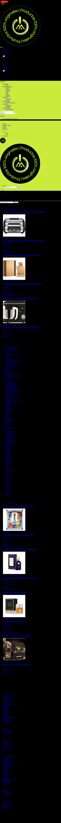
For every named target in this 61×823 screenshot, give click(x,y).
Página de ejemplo (7, 743)
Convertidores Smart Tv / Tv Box (11, 374)
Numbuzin (8, 456)
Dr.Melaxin (8, 453)
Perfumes (5, 104)
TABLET (5, 97)
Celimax (8, 449)
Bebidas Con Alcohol (11, 366)
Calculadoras (9, 427)
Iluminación (6, 404)
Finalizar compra (7, 50)
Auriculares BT (9, 358)
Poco (7, 93)
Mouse (7, 415)
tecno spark (8, 98)
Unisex (17, 252)
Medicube (8, 455)
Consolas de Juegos (10, 420)
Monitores (8, 413)
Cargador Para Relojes (11, 443)
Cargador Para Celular (11, 373)
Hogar (18, 208)
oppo (7, 92)
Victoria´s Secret (10, 459)
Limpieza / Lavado (10, 395)
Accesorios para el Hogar (12, 384)
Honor (7, 465)
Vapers (4, 495)
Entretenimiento (6, 377)
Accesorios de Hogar (11, 382)
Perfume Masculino (10, 437)
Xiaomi (7, 100)
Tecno (7, 487)
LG (7, 473)
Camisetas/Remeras (10, 391)
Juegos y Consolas (7, 419)
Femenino (8, 105)
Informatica (5, 407)
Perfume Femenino (10, 436)
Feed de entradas (7, 731)
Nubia (7, 477)
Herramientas (9, 393)
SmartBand (8, 444)
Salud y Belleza (6, 108)
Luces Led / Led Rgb (11, 405)
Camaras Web (9, 411)
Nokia (7, 476)
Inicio (4, 49)
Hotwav (8, 467)
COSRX (8, 452)
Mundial (5, 423)
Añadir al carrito (7, 249)
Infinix (7, 89)
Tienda (4, 53)
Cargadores (5, 372)
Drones (7, 352)
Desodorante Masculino (11, 432)
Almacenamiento (10, 408)
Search (4, 185)
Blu (7, 463)
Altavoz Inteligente (10, 385)
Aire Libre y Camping (8, 349)
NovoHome (9, 396)
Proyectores (8, 417)
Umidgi (8, 488)
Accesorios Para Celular (8, 346)
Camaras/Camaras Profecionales (13, 350)
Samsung (8, 96)
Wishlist (5, 747)
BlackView (8, 461)
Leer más (5, 543)
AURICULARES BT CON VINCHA (15, 360)
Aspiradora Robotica (11, 387)
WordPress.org (6, 734)
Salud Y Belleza (9, 109)
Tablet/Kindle (9, 485)
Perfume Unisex (7, 252)
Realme (8, 94)
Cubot (7, 464)
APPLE (8, 88)
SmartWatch (9, 445)
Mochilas (8, 428)
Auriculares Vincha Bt (11, 362)
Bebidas (5, 365)
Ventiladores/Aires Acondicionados (14, 403)
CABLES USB (6, 368)
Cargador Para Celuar (8, 370)
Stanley (7, 493)
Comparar (5, 250)
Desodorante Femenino (11, 431)
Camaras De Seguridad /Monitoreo (14, 389)
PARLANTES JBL (10, 102)
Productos (5, 61)
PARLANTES (6, 101)
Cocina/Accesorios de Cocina (10, 208)
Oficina (4, 425)
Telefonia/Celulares (7, 86)
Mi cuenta (5, 54)
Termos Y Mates (7, 492)
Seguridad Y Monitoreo (11, 400)
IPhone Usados (9, 471)
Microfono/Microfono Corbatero (13, 354)
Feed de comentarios (8, 732)
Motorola (8, 90)
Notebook (8, 416)
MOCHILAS (6, 421)
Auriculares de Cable (11, 361)
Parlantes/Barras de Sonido (12, 397)
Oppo (7, 479)
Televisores (8, 401)
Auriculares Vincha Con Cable (13, 364)
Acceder (5, 730)
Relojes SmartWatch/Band (9, 441)
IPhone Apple (9, 469)
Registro (5, 728)
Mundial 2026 (9, 424)
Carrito (4, 52)
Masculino (8, 106)
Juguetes (8, 378)
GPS (7, 353)
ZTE (7, 491)
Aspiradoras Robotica (11, 388)
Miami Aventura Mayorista (7, 750)
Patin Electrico (9, 399)
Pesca (7, 356)
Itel (6, 472)
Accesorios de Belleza (11, 381)
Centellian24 (9, 451)
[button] (6, 822)
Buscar (19, 187)
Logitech (8, 412)
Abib (7, 85)
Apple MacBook (10, 409)
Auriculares (5, 84)
